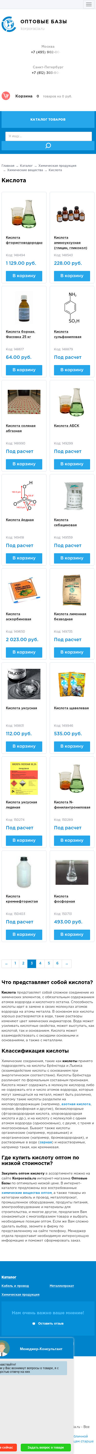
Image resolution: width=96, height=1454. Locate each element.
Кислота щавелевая (71, 708)
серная (46, 1142)
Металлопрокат (62, 1286)
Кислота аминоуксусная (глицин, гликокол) (70, 243)
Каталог (26, 165)
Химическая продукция (57, 165)
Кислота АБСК (66, 426)
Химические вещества (25, 170)
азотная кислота (76, 1104)
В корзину (24, 276)
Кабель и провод (15, 1286)
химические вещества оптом (27, 1193)
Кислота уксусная (21, 708)
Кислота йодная (20, 520)
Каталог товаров (48, 119)
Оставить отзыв (50, 1323)
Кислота (55, 170)
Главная (8, 165)
